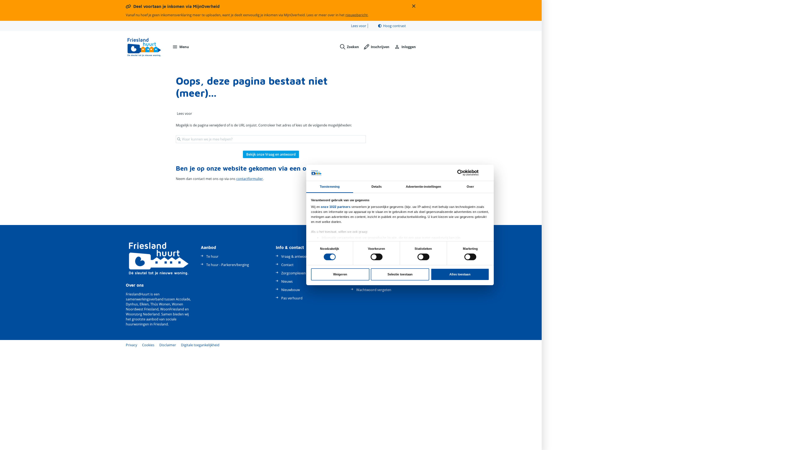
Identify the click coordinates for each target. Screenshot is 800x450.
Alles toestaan (459, 274)
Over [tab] (470, 186)
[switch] (376, 257)
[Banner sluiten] (487, 172)
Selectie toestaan (400, 274)
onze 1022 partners (335, 207)
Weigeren (340, 274)
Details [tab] (376, 186)
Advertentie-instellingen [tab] (423, 186)
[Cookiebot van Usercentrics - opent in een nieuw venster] (460, 173)
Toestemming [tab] (330, 186)
